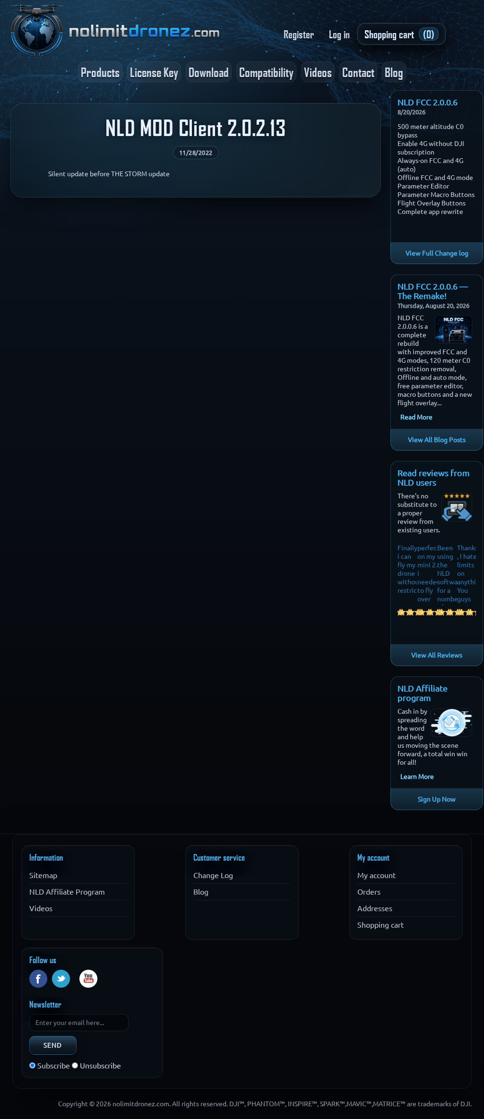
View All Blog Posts (437, 440)
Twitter (61, 979)
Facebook (38, 979)
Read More (416, 417)
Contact (358, 72)
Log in (339, 34)
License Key (154, 72)
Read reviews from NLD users (434, 477)
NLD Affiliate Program (67, 892)
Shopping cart (380, 925)
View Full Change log (437, 253)
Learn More (417, 776)
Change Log (213, 875)
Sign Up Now (437, 799)
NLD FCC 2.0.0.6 (428, 102)
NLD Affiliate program (423, 692)
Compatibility (266, 72)
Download (209, 72)
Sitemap (43, 875)
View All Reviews (436, 655)
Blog (394, 72)
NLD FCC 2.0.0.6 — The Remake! (433, 291)
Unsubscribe (100, 1065)
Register (299, 34)
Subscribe (53, 1065)
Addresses (374, 908)
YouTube (88, 979)
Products (100, 72)
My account (376, 875)
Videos (318, 72)
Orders (368, 892)
